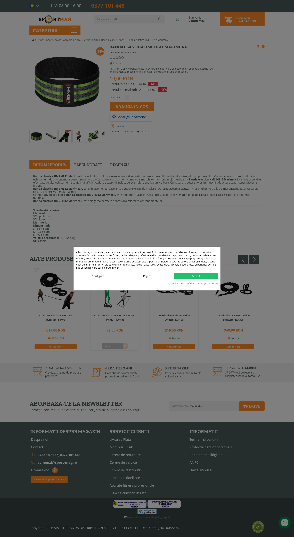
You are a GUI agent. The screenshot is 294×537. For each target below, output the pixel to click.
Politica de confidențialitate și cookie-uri (195, 283)
